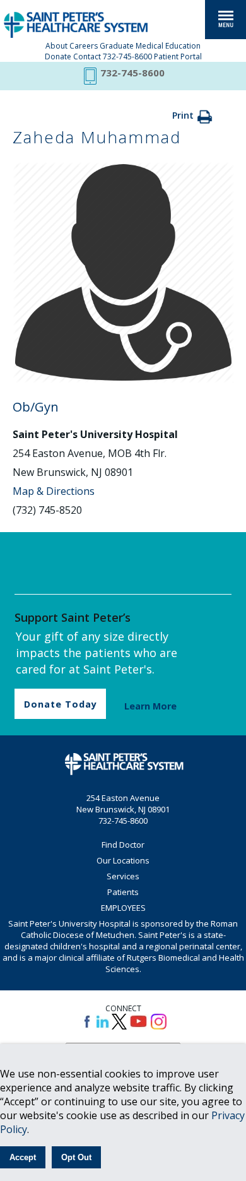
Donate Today (60, 704)
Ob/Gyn (36, 406)
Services (123, 876)
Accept (22, 1157)
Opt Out (76, 1157)
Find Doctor (123, 844)
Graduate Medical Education (150, 45)
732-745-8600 (127, 56)
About (56, 45)
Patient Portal (178, 56)
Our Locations (123, 860)
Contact (87, 56)
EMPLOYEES (123, 907)
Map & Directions (54, 491)
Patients (123, 892)
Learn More (150, 706)
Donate (58, 56)
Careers (83, 45)
